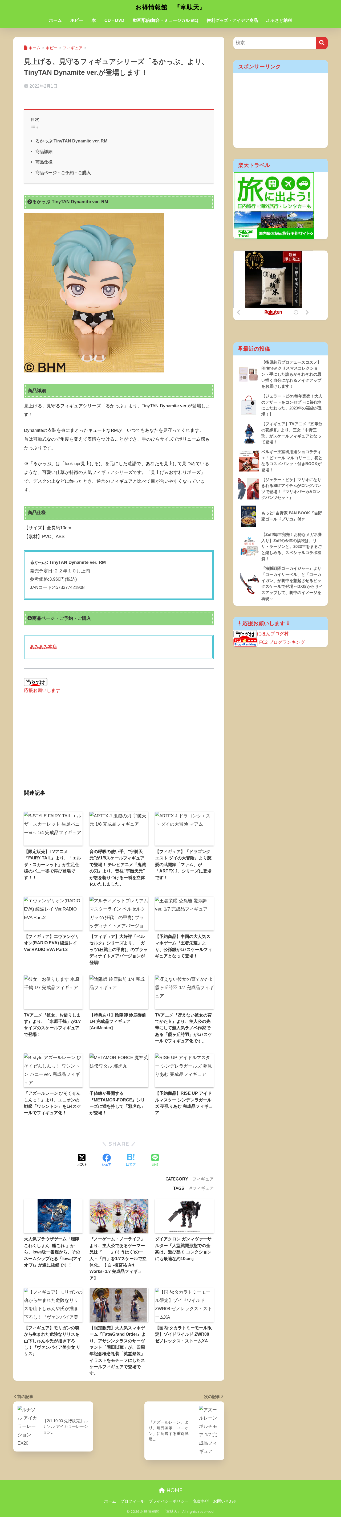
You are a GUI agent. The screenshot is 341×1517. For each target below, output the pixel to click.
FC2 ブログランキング (282, 642)
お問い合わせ (225, 1501)
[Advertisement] (119, 750)
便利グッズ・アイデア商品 (232, 20)
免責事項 (201, 1501)
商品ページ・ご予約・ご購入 (63, 172)
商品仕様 (43, 161)
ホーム (55, 20)
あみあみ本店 (43, 646)
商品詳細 (43, 151)
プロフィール (132, 1501)
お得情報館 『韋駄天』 (170, 7)
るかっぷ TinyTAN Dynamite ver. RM (71, 140)
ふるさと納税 (279, 20)
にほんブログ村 (273, 633)
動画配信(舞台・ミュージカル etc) (165, 20)
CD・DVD (114, 20)
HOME (173, 1490)
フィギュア (203, 1179)
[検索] (322, 43)
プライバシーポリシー (169, 1501)
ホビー (76, 20)
